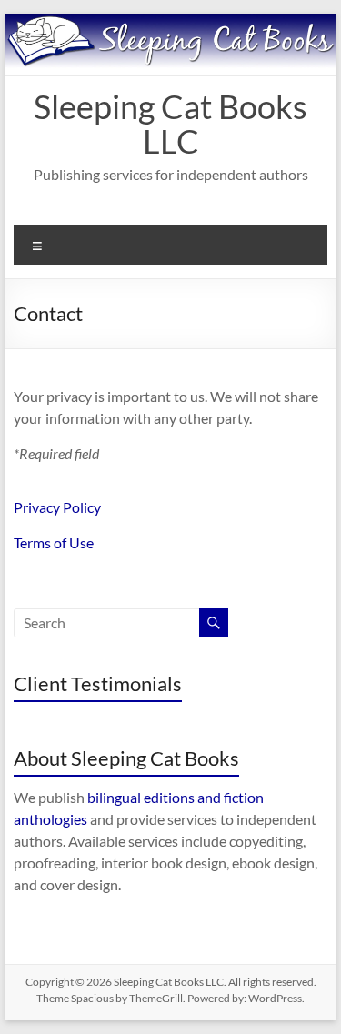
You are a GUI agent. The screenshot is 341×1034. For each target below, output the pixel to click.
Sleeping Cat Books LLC (170, 123)
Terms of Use (54, 542)
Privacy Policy (57, 507)
